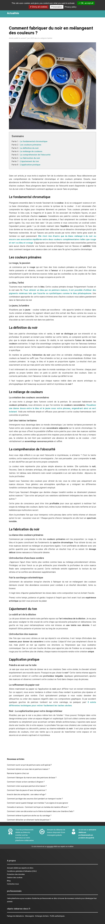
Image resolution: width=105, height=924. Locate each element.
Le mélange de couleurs (31, 151)
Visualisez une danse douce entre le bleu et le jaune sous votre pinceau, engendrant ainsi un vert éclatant (52, 408)
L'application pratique (30, 165)
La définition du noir (29, 148)
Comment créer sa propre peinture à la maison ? (27, 786)
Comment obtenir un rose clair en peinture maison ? (28, 769)
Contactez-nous (13, 884)
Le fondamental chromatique (33, 141)
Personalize (56, 7)
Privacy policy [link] (70, 7)
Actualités (13, 13)
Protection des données (16, 874)
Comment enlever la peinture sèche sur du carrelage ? (29, 816)
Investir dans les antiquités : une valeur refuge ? (26, 794)
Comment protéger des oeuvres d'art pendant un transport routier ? (35, 799)
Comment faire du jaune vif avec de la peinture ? (26, 790)
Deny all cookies (39, 7)
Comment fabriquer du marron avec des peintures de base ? (31, 778)
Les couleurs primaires (30, 145)
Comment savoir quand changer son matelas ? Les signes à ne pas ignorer (37, 803)
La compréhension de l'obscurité (35, 155)
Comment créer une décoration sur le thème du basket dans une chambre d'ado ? (40, 811)
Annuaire (10, 868)
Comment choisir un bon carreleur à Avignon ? (26, 782)
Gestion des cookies (14, 877)
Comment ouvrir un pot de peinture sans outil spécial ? (29, 765)
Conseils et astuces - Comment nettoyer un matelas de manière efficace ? (38, 807)
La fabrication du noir (30, 158)
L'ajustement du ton (29, 161)
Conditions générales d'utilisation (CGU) (22, 871)
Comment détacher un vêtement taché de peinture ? (29, 820)
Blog (8, 881)
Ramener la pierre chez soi (18, 773)
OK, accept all (86, 3)
